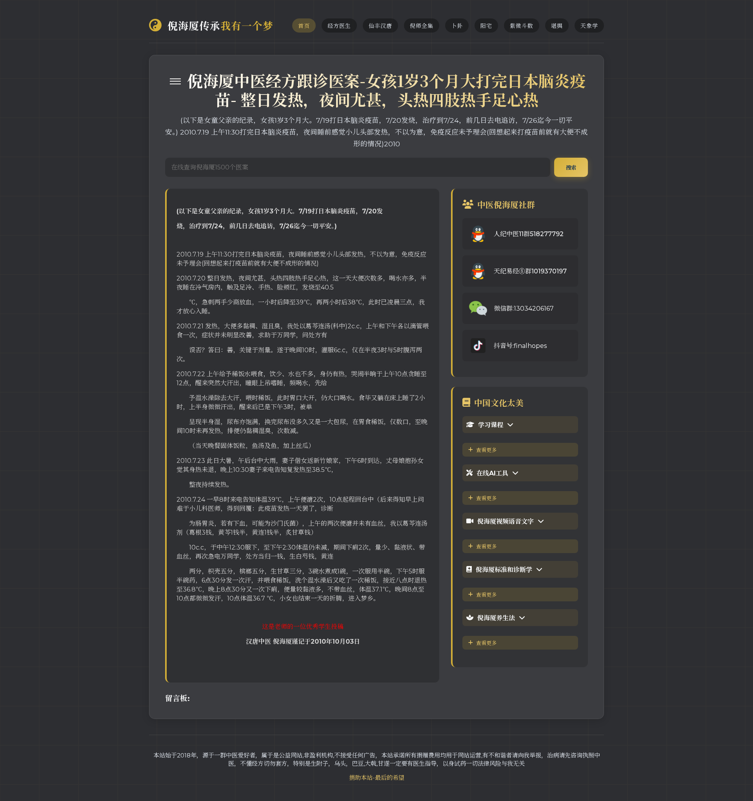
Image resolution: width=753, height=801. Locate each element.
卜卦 (457, 25)
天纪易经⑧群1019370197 (530, 271)
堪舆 (557, 25)
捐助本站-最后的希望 (376, 777)
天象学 (589, 25)
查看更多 (486, 450)
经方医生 (339, 25)
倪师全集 (421, 25)
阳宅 (486, 25)
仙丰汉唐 (380, 25)
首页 (304, 25)
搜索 (571, 167)
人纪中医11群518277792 (529, 234)
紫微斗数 (521, 25)
